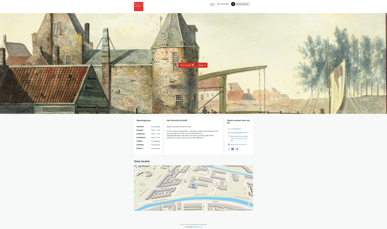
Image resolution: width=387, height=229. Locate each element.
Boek (201, 65)
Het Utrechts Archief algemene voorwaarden (193, 224)
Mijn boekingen (223, 4)
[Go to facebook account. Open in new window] (233, 149)
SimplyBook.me (197, 227)
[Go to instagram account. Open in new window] (237, 149)
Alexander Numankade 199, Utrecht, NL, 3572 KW (239, 138)
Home (212, 4)
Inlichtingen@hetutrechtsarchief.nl (244, 132)
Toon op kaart (185, 65)
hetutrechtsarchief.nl (239, 144)
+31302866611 (236, 129)
